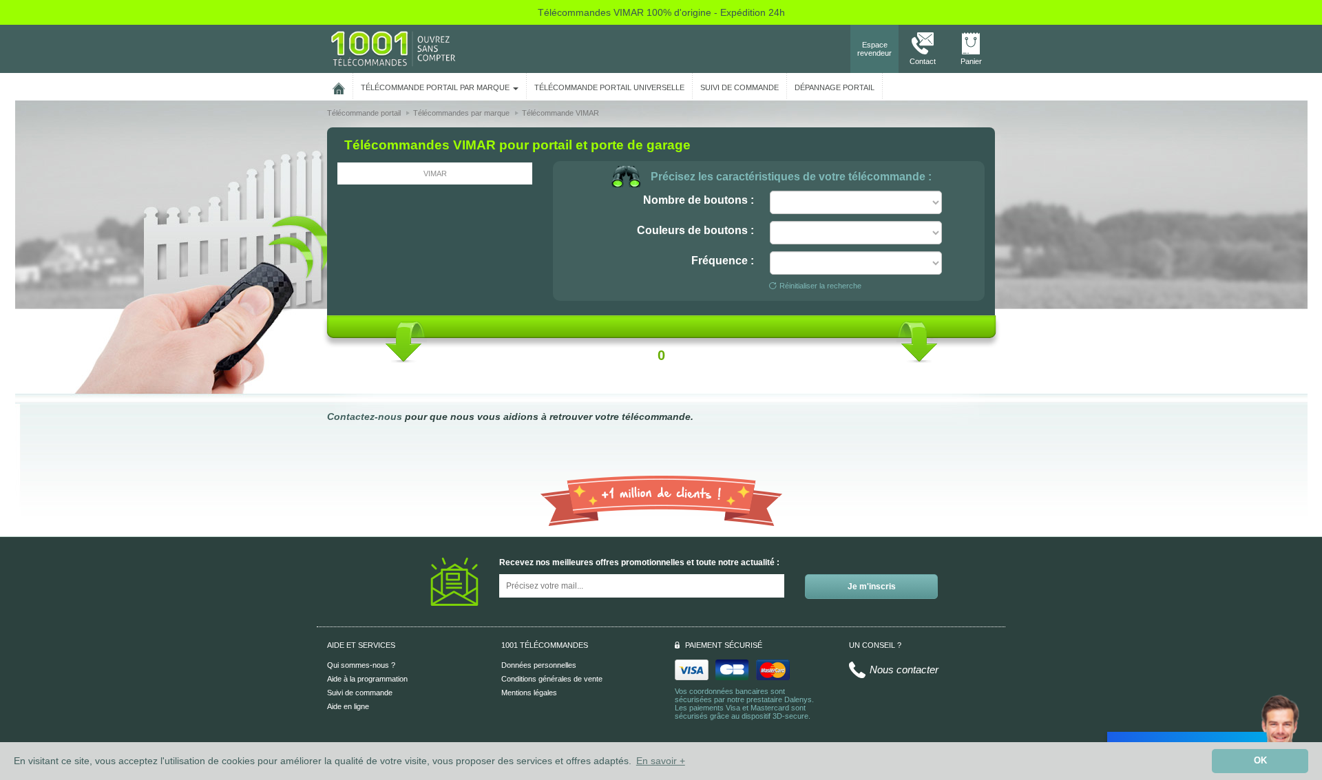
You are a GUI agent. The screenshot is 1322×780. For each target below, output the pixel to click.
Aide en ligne (348, 706)
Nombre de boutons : (698, 200)
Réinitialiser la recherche (820, 286)
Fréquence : (722, 260)
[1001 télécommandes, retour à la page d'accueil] (338, 86)
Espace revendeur (874, 49)
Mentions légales (529, 692)
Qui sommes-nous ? (361, 665)
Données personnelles (538, 665)
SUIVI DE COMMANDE (739, 87)
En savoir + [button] (660, 760)
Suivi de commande (359, 692)
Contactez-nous (364, 416)
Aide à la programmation (367, 679)
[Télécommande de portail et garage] (393, 48)
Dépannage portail (834, 87)
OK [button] (1260, 761)
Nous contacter (904, 669)
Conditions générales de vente (551, 679)
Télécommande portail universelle (609, 87)
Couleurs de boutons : (695, 230)
